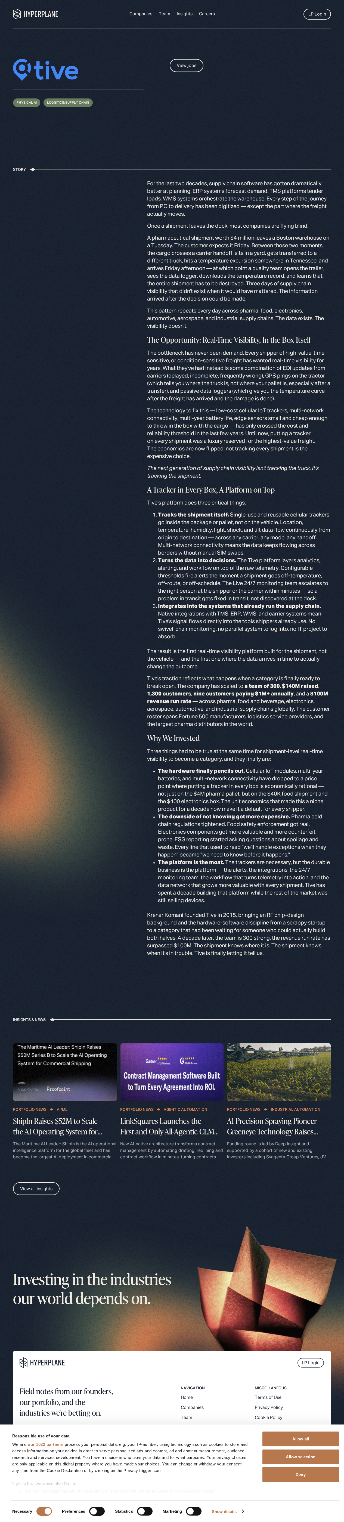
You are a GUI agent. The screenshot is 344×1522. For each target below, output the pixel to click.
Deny (300, 1474)
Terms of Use (268, 1398)
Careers (207, 14)
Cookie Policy (268, 1418)
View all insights (36, 1189)
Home (187, 1398)
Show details (224, 1511)
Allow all (300, 1439)
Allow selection (300, 1456)
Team (164, 14)
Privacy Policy (269, 1408)
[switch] (97, 1511)
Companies (140, 14)
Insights (185, 14)
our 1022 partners (46, 1444)
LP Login (317, 14)
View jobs (186, 66)
